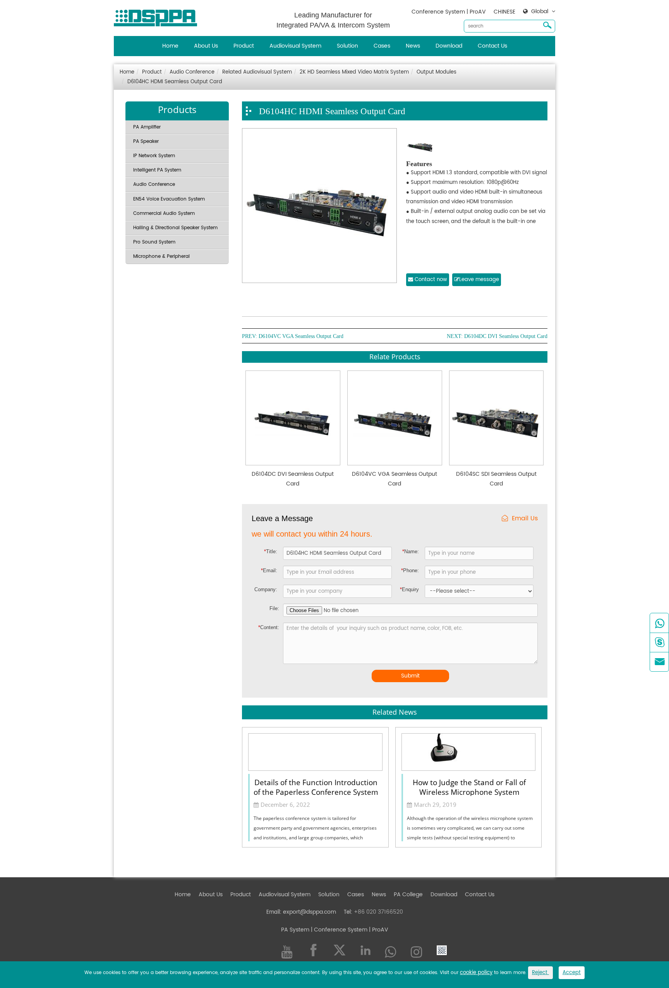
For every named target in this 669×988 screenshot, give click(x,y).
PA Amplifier (147, 127)
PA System (295, 929)
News (413, 45)
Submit (410, 675)
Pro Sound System (154, 242)
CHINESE (504, 11)
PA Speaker (146, 141)
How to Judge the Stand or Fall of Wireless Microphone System (469, 786)
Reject (540, 973)
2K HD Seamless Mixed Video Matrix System (354, 72)
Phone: (410, 570)
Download (449, 45)
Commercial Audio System (164, 213)
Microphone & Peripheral (161, 256)
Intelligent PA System (157, 170)
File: (274, 608)
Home (170, 45)
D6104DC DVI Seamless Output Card (505, 336)
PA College (408, 894)
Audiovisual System (295, 45)
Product (243, 45)
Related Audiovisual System (257, 72)
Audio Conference (192, 72)
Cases (382, 45)
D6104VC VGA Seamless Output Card (301, 336)
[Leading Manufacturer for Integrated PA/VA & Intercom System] (158, 16)
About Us (206, 45)
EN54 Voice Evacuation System (169, 199)
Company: (265, 589)
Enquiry (409, 589)
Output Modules (436, 72)
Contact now (430, 280)
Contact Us (492, 45)
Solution (347, 45)
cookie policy (476, 973)
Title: (270, 551)
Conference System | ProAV (449, 11)
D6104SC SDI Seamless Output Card (496, 479)
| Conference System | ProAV (348, 929)
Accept (572, 973)
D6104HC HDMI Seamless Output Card (174, 82)
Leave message (479, 280)
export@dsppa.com (309, 911)
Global (539, 11)
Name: (410, 551)
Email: (269, 570)
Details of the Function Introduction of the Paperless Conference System (316, 786)
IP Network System (154, 156)
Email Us (525, 518)
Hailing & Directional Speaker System (175, 228)
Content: (268, 627)
